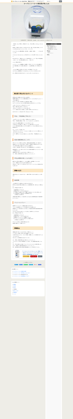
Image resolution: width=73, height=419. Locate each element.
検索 (60, 1)
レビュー (40, 256)
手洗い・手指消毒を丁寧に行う (52, 46)
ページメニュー (40, 1)
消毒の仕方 (48, 50)
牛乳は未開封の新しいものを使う (52, 49)
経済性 (14, 286)
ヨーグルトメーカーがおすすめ (20, 1)
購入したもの (15, 290)
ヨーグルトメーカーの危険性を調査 (19, 271)
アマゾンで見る (26, 256)
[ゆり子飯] (12, 1)
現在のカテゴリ (31, 1)
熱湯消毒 (49, 51)
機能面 (14, 284)
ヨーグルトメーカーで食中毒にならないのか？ (21, 272)
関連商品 (15, 292)
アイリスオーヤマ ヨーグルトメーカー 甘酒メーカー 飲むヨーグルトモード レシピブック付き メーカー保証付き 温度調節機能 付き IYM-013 (32, 253)
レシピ (14, 294)
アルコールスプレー (50, 53)
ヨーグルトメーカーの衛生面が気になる (20, 274)
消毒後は (48, 54)
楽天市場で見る (33, 256)
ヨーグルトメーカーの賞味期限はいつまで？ (21, 276)
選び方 (14, 287)
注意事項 (15, 289)
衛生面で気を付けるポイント (51, 45)
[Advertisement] (28, 82)
